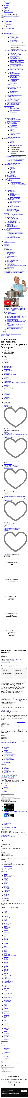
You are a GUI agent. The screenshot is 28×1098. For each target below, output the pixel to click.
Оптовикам (7, 8)
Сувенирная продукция (13, 104)
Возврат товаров (8, 752)
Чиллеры (12, 193)
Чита (5, 1017)
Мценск (6, 973)
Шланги (19, 64)
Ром (8, 254)
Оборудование (10, 190)
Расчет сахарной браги (12, 319)
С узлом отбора (13, 38)
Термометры (13, 92)
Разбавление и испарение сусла (15, 327)
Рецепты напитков (11, 250)
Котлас (5, 958)
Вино (8, 257)
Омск (5, 986)
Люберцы (6, 966)
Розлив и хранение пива (13, 209)
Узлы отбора (13, 56)
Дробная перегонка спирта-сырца (15, 317)
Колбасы (9, 263)
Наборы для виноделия (12, 225)
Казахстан (6, 1028)
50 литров (12, 174)
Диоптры (12, 61)
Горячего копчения (14, 108)
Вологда (6, 928)
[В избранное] (15, 427)
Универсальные (14, 221)
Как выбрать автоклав (15, 147)
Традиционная (13, 125)
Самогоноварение (8, 33)
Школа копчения (14, 116)
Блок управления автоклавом (17, 159)
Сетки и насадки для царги (10, 374)
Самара (5, 892)
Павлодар (6, 1035)
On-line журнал (7, 823)
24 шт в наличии (8, 433)
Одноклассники (8, 789)
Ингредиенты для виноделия (14, 222)
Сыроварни (9, 230)
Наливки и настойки (12, 256)
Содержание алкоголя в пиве (14, 328)
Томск (5, 1005)
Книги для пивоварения (13, 210)
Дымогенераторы (11, 118)
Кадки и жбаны (10, 175)
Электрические (13, 144)
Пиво (11, 257)
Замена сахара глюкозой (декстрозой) (16, 320)
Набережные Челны (9, 975)
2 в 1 (11, 111)
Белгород (6, 916)
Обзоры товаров (11, 264)
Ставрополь (7, 895)
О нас (5, 767)
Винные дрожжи (11, 217)
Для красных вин (14, 218)
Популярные (7, 394)
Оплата (6, 7)
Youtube (6, 785)
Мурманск (6, 887)
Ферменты (12, 236)
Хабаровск (6, 898)
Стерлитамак (7, 1001)
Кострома (6, 957)
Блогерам (6, 772)
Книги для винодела (12, 226)
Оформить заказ (23, 700)
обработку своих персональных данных (14, 741)
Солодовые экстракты (15, 201)
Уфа (5, 897)
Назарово (6, 977)
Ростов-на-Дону (8, 993)
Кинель (5, 950)
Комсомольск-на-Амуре (10, 955)
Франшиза (6, 770)
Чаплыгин (6, 1013)
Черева (11, 130)
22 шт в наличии (8, 526)
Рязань (5, 994)
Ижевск (6, 879)
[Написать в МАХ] (5, 331)
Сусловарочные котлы (15, 182)
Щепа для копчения (12, 123)
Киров (5, 883)
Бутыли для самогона (15, 98)
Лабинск (6, 962)
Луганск (6, 965)
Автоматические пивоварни (17, 183)
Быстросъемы (13, 64)
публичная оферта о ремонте (8, 836)
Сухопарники (20, 62)
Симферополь (7, 1000)
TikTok (5, 791)
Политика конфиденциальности (9, 833)
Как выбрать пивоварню (16, 186)
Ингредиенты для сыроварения (15, 233)
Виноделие (6, 213)
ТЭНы (20, 54)
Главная (3, 334)
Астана (5, 1031)
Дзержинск (6, 932)
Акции (5, 241)
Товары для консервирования (14, 160)
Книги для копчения (12, 135)
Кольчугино (7, 954)
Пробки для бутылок (15, 99)
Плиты (8, 84)
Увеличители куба (14, 54)
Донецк (5, 934)
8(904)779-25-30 (8, 863)
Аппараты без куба (14, 41)
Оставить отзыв (8, 758)
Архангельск (7, 913)
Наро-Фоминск (7, 978)
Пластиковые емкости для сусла (18, 184)
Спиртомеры (13, 88)
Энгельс (6, 1023)
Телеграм (6, 787)
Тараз (5, 1037)
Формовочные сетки (15, 133)
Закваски (12, 234)
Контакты (6, 768)
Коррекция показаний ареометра (15, 324)
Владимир (6, 924)
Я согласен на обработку (11, 798)
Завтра (5, 431)
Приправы (12, 134)
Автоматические (14, 40)
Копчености (10, 261)
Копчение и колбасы (9, 106)
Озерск (5, 985)
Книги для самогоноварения (14, 102)
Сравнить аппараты (15, 47)
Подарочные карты (8, 238)
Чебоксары (6, 1015)
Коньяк (12, 253)
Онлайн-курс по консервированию (18, 155)
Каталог (8, 334)
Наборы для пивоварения (13, 207)
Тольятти (6, 1004)
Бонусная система (8, 755)
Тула (5, 1007)
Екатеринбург (7, 876)
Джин (10, 254)
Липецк (6, 963)
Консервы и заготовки (12, 260)
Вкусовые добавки (14, 75)
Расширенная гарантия (9, 754)
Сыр (12, 263)
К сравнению (7, 1052)
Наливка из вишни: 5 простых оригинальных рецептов (19, 672)
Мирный (6, 970)
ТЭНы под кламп (8, 370)
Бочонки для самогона (12, 165)
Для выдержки (13, 83)
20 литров (12, 171)
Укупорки (12, 195)
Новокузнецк (7, 890)
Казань (5, 946)
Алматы (6, 1029)
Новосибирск (7, 982)
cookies (10, 1090)
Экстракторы (21, 60)
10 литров (12, 168)
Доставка (6, 5)
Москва (5, 874)
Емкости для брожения (12, 85)
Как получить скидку (9, 759)
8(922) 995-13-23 (5, 776)
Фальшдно (18, 58)
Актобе (5, 1032)
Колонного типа (14, 37)
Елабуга (6, 939)
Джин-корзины (13, 60)
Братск (5, 919)
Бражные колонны (14, 53)
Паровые (12, 141)
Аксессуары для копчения (13, 121)
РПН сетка (12, 57)
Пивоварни (9, 180)
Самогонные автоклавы (16, 145)
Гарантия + (7, 10)
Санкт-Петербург (8, 875)
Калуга (5, 949)
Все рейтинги (10, 267)
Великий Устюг (8, 923)
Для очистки (13, 81)
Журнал (6, 248)
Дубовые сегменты (14, 79)
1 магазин (6, 3)
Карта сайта (7, 762)
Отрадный (6, 988)
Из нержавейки (13, 112)
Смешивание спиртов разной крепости (17, 316)
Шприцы (12, 129)
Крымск (6, 959)
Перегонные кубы (11, 50)
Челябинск (6, 1016)
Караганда (6, 1033)
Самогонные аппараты (12, 34)
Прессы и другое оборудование (15, 214)
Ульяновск (6, 1011)
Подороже (6, 397)
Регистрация (7, 760)
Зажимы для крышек (15, 157)
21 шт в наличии (8, 464)
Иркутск (6, 880)
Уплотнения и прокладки (16, 68)
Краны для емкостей (15, 198)
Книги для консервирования (14, 161)
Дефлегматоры (13, 62)
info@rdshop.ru (4, 779)
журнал (10, 249)
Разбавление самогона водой (14, 315)
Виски (8, 253)
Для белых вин (13, 220)
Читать (4, 676)
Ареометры (12, 89)
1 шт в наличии (7, 494)
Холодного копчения (15, 110)
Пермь (5, 990)
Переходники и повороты (16, 69)
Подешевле (6, 395)
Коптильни (9, 107)
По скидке (6, 399)
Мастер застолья (8, 12)
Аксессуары (10, 93)
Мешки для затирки (15, 197)
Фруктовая (12, 126)
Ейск (5, 936)
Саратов (6, 998)
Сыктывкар (6, 894)
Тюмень (6, 1008)
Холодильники (18, 61)
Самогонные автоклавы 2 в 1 (17, 42)
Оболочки (12, 131)
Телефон (3, 735)
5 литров (12, 167)
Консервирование (8, 138)
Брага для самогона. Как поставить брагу (6, 672)
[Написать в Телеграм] (5, 330)
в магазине (9, 430)
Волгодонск (7, 927)
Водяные (12, 142)
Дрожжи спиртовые (15, 73)
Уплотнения (7, 385)
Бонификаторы (13, 77)
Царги (17, 56)
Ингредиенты (10, 72)
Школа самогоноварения (16, 49)
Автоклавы (9, 139)
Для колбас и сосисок (12, 127)
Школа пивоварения (15, 188)
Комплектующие (5, 335)
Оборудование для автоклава (14, 156)
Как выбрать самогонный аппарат (18, 45)
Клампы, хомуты (14, 65)
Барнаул (6, 878)
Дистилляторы (13, 36)
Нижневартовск (8, 980)
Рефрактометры (14, 91)
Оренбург (6, 891)
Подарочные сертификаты (13, 103)
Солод (11, 205)
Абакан (5, 911)
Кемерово (6, 882)
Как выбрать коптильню (16, 114)
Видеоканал (7, 826)
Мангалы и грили (11, 122)
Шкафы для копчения (15, 119)
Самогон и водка (11, 252)
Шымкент (6, 1039)
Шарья (5, 1020)
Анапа (5, 912)
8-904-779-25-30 (5, 14)
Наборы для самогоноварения (14, 95)
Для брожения (13, 80)
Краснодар (6, 884)
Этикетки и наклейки (12, 100)
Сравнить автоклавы (15, 149)
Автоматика (13, 58)
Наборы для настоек (15, 76)
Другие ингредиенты (15, 206)
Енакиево (6, 940)
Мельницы (12, 191)
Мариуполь (6, 969)
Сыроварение (7, 229)
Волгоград (8, 2)
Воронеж (6, 930)
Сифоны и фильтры (15, 194)
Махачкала (6, 886)
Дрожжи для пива (14, 202)
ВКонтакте (6, 788)
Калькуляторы (7, 312)
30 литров (12, 172)
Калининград (7, 947)
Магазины (6, 747)
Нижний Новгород (8, 888)
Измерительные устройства (14, 87)
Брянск (5, 920)
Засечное (6, 943)
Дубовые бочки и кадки (10, 164)
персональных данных (16, 798)
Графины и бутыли (11, 96)
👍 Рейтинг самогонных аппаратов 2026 (17, 265)
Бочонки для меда (11, 176)
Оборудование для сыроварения (15, 232)
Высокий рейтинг (8, 398)
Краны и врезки (14, 66)
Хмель (11, 203)
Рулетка (6, 824)
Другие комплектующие (10, 387)
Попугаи (20, 65)
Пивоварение (7, 179)
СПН (16, 57)
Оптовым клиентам (9, 771)
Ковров (5, 953)
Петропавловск (7, 1036)
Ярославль (6, 1025)
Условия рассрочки (8, 756)
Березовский (7, 918)
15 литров (12, 170)
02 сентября (7, 556)
